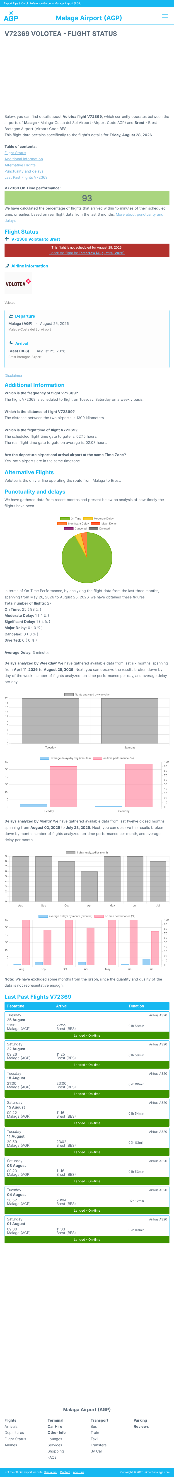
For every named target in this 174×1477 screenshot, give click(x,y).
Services (55, 1445)
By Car (96, 1451)
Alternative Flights (20, 165)
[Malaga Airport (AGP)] (11, 15)
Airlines (11, 1445)
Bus (94, 1426)
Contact (65, 1472)
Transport (99, 1420)
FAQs (52, 1457)
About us (78, 1472)
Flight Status (15, 153)
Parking (140, 1420)
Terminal (55, 1420)
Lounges (55, 1439)
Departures (14, 1432)
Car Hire (55, 1426)
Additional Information (24, 159)
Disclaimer (50, 1472)
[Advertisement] (87, 77)
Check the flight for (87, 253)
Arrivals (11, 1426)
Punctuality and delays (24, 171)
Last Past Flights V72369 (26, 177)
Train (95, 1432)
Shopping (56, 1451)
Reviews (141, 1426)
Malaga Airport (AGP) (89, 18)
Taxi (94, 1439)
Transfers (98, 1445)
